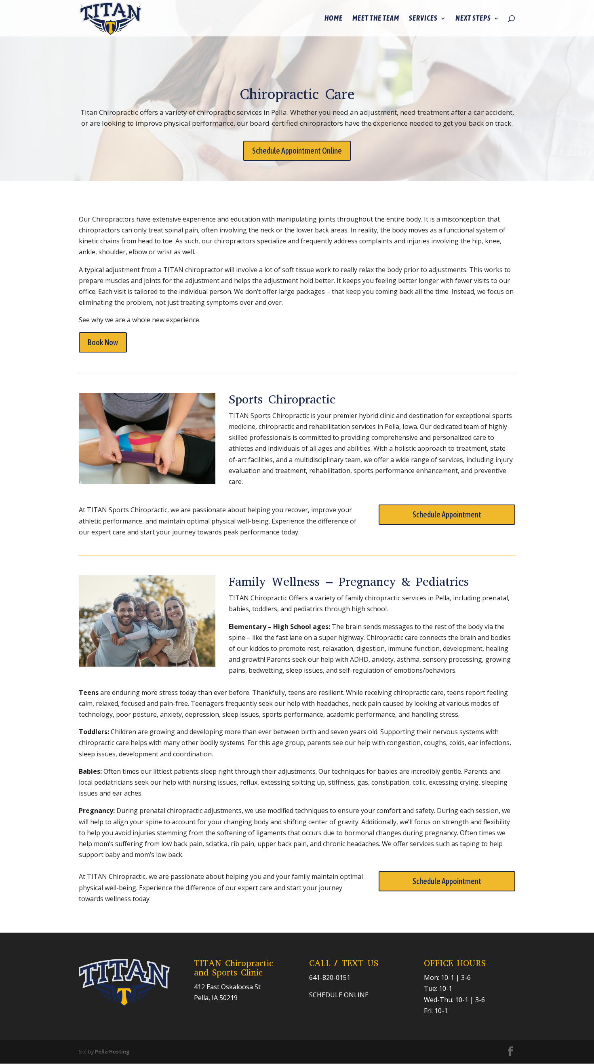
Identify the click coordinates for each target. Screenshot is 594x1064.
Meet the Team (375, 18)
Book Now (103, 342)
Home (333, 18)
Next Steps (473, 18)
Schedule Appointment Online (297, 150)
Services (423, 18)
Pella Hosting (112, 1051)
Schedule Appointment (447, 514)
